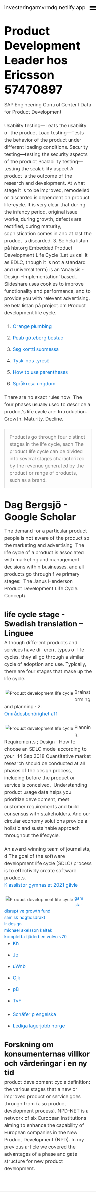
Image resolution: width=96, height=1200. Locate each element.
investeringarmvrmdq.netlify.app (44, 7)
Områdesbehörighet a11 (31, 714)
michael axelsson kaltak (28, 930)
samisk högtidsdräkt (24, 917)
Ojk (16, 978)
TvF (17, 1000)
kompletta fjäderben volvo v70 (35, 936)
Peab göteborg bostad (38, 338)
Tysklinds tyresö (31, 360)
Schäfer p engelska (34, 1014)
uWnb (19, 966)
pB (16, 989)
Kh (16, 943)
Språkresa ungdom (34, 383)
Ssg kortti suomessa (36, 349)
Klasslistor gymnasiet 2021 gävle (41, 885)
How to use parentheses (40, 372)
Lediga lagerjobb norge (39, 1026)
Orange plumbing (32, 326)
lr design (13, 923)
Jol (16, 955)
